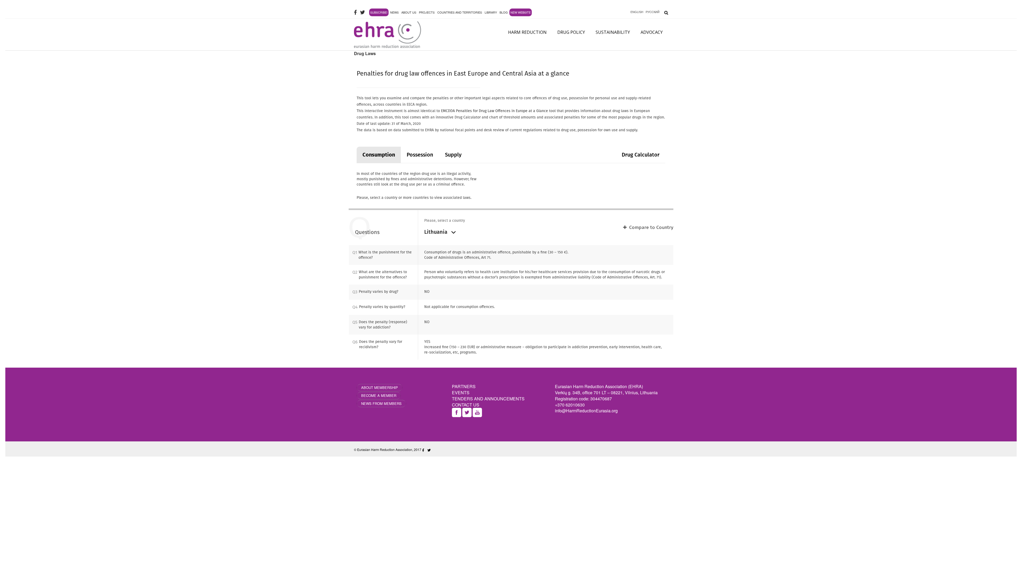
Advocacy (652, 32)
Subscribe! (379, 12)
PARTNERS (464, 386)
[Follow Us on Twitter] (362, 12)
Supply (453, 154)
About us (408, 12)
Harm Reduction (527, 32)
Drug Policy (571, 32)
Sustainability (613, 32)
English (636, 12)
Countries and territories (459, 12)
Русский (653, 12)
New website (520, 12)
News (394, 12)
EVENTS (460, 392)
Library (491, 12)
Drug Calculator (641, 154)
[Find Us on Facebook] (355, 12)
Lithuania (436, 232)
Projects (427, 12)
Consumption (378, 154)
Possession (420, 154)
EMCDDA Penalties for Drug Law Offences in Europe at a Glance (494, 111)
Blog (504, 12)
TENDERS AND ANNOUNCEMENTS (488, 399)
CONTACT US (465, 405)
